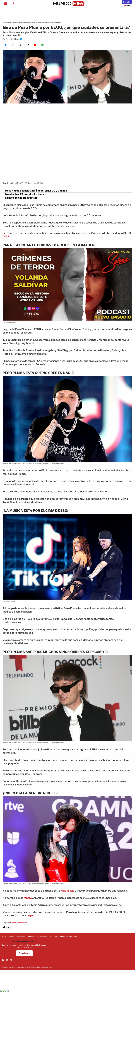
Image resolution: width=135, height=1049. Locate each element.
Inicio (5, 22)
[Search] (13, 3)
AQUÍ (6, 236)
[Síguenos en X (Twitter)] (7, 960)
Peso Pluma (22, 923)
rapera (28, 897)
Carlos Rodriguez (13, 39)
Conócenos (20, 937)
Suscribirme (24, 953)
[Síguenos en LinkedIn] (11, 960)
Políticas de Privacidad (68, 937)
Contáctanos (32, 937)
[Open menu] (5, 3)
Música (11, 22)
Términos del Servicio (48, 937)
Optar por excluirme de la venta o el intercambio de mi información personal (27, 967)
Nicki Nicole (67, 890)
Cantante (13, 923)
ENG (129, 6)
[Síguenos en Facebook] (3, 960)
